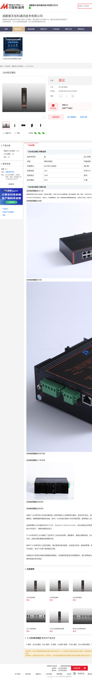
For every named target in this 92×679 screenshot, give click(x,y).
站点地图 (49, 674)
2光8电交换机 (62, 668)
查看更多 (11, 184)
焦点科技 (62, 677)
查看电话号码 (10, 172)
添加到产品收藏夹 (8, 212)
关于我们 (18, 674)
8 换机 (28, 644)
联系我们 (28, 674)
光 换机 (53, 644)
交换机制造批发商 (66, 666)
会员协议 (70, 674)
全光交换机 (36, 644)
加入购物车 (71, 117)
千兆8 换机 (73, 644)
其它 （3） (7, 157)
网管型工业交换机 (17, 66)
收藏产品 (8, 133)
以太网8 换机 (62, 644)
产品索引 (5, 209)
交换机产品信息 (52, 666)
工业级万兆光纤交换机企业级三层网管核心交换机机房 (19, 59)
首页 (1, 66)
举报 (18, 133)
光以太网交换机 (84, 644)
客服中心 (38, 674)
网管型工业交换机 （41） (12, 151)
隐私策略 (59, 674)
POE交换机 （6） (9, 154)
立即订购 (83, 117)
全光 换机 (45, 644)
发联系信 (55, 117)
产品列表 (7, 66)
